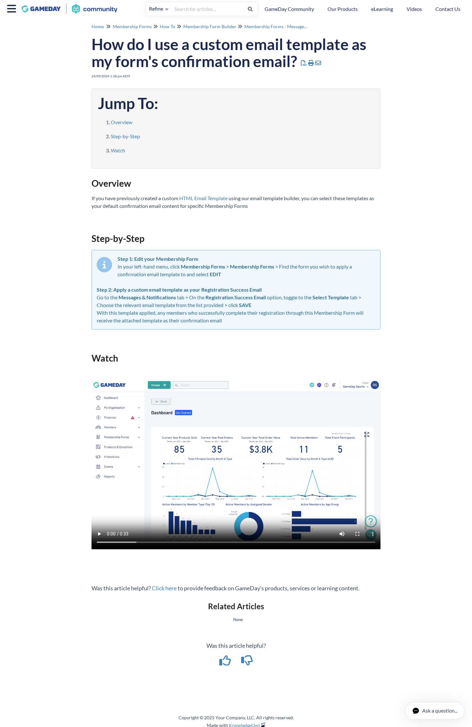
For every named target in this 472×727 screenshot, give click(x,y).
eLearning (382, 9)
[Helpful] (225, 662)
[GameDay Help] (72, 5)
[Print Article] (311, 62)
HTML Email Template (203, 198)
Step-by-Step (125, 136)
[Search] (250, 9)
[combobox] (207, 9)
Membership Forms (132, 26)
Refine (156, 8)
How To (167, 26)
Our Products (343, 9)
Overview (121, 122)
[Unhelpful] (247, 662)
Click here (164, 588)
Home (98, 26)
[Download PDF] (304, 62)
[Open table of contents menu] (13, 7)
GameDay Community (289, 9)
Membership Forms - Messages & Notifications (290, 26)
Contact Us (447, 9)
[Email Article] (318, 62)
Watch (118, 150)
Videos (414, 9)
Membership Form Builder (209, 26)
